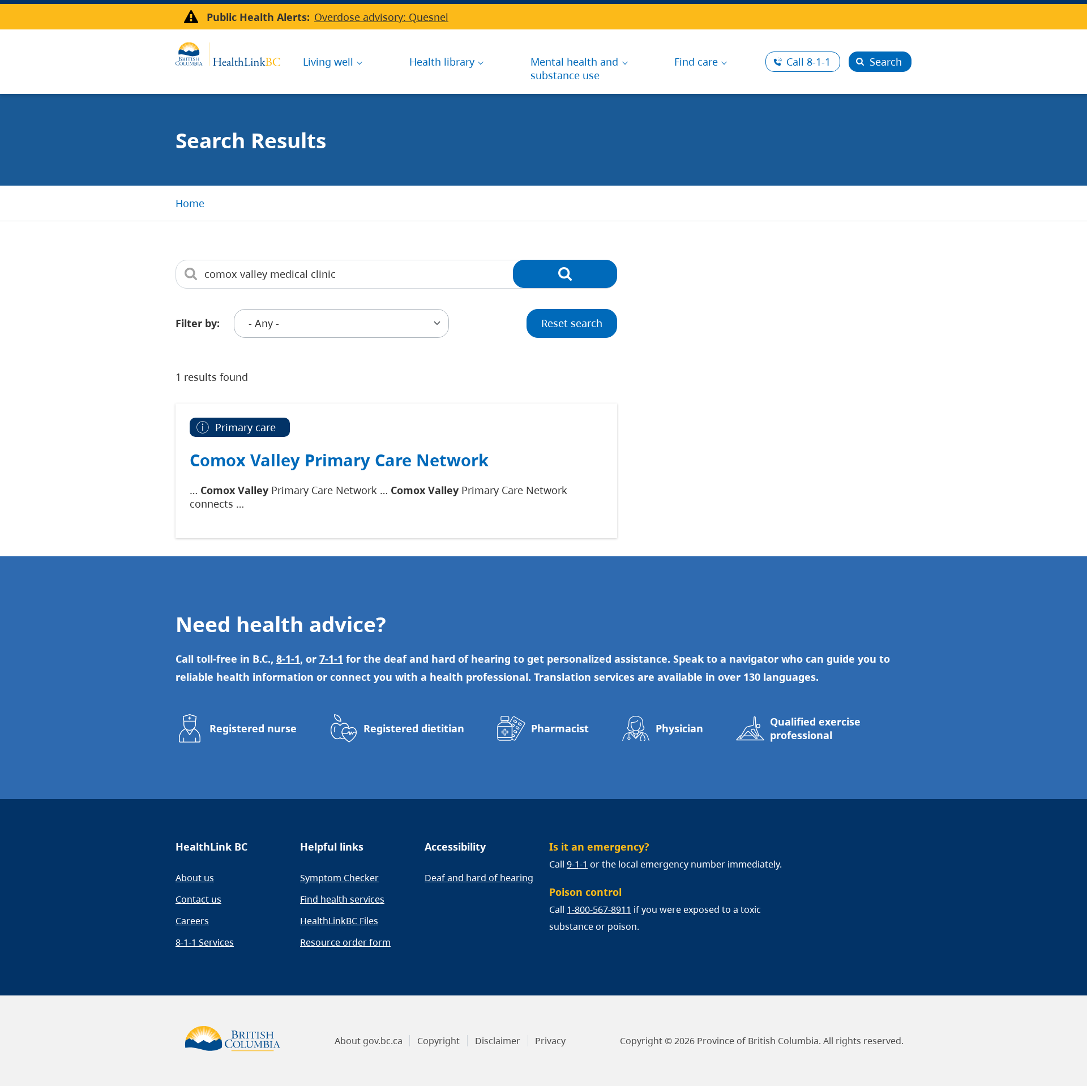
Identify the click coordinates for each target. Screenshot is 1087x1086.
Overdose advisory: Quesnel (381, 17)
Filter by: (198, 323)
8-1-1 (808, 61)
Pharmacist (560, 728)
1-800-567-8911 (599, 909)
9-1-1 (577, 864)
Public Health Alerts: (258, 17)
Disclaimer (497, 1040)
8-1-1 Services (205, 942)
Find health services (342, 899)
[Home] (228, 52)
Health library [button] (441, 61)
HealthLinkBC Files (339, 921)
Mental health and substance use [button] (574, 68)
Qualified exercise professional (815, 728)
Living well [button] (328, 61)
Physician (679, 728)
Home (190, 203)
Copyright (438, 1040)
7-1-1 (331, 659)
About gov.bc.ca (369, 1040)
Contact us (198, 899)
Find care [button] (696, 61)
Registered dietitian (413, 728)
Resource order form (345, 942)
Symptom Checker (339, 878)
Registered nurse (253, 728)
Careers (192, 921)
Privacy (550, 1040)
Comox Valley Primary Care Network (339, 460)
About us (195, 878)
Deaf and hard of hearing (479, 878)
